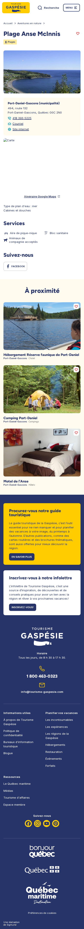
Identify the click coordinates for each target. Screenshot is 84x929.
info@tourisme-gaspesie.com (42, 691)
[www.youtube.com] (46, 823)
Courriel (17, 123)
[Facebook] (28, 823)
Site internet (20, 129)
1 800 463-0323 (42, 676)
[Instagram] (37, 823)
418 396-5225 (21, 118)
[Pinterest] (55, 823)
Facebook (18, 266)
